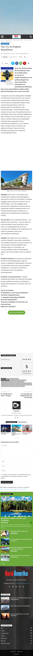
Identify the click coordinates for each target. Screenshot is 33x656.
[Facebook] (16, 63)
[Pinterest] (24, 63)
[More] (28, 63)
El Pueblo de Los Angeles (9, 381)
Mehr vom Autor (22, 422)
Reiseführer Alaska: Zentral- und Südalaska (13, 519)
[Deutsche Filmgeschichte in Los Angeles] (16, 428)
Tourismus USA (5, 633)
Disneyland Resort (20, 380)
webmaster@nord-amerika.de (22, 583)
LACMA (29, 383)
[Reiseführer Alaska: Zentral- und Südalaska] (16, 506)
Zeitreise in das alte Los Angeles (26, 433)
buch (12, 380)
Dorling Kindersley (12, 378)
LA (25, 383)
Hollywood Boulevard (8, 383)
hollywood (20, 381)
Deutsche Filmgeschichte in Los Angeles (16, 433)
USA (2, 628)
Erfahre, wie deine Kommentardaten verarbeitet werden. (13, 489)
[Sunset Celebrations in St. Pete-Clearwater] (5, 616)
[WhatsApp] (20, 63)
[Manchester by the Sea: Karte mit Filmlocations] (5, 558)
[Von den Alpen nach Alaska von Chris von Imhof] (5, 541)
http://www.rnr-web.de (16, 413)
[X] (13, 63)
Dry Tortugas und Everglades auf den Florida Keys (26, 395)
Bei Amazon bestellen (16, 312)
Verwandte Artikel (11, 422)
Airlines (2, 635)
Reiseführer (8, 40)
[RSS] (16, 587)
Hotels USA (4, 638)
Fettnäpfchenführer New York (19, 531)
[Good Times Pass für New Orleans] (5, 608)
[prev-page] (15, 438)
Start (2, 40)
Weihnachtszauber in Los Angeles (5, 433)
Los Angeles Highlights (16, 384)
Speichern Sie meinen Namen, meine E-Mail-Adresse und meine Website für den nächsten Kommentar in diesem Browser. (16, 476)
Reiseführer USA (18, 40)
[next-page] (17, 438)
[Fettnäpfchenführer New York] (5, 533)
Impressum (12, 651)
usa (23, 386)
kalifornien (19, 383)
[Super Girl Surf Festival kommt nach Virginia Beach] (5, 600)
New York (3, 641)
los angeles (5, 384)
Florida (2, 630)
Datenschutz (20, 651)
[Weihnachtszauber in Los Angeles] (6, 428)
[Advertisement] (16, 17)
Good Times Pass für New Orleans (20, 606)
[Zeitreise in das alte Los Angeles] (27, 428)
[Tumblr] (20, 587)
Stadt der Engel (6, 386)
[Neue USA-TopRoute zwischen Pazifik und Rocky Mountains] (5, 550)
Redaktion (5, 57)
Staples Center (16, 386)
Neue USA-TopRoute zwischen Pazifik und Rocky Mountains (21, 548)
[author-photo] (16, 405)
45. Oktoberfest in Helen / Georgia (6, 394)
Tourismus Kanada (5, 643)
